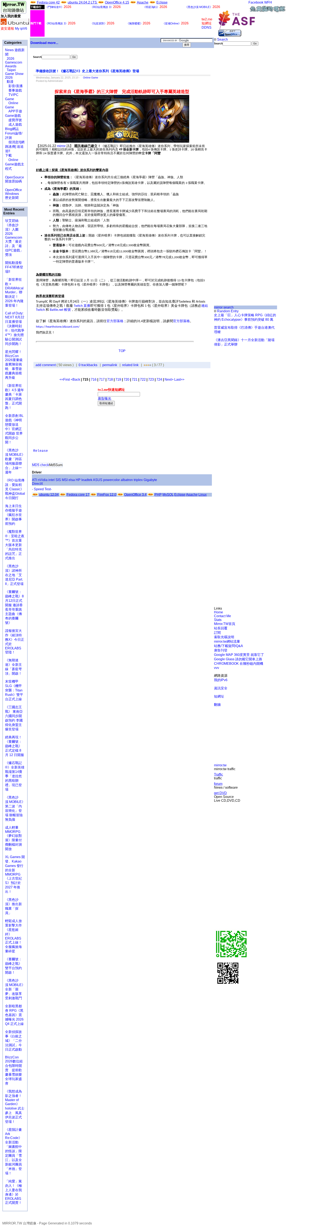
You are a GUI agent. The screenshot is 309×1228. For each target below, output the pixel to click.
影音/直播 (14, 86)
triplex (138, 480)
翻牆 (217, 704)
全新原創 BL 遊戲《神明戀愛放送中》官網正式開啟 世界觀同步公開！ (14, 429)
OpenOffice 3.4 (135, 494)
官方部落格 (115, 321)
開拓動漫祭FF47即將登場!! (14, 267)
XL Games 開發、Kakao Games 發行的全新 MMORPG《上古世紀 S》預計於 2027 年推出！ (15, 874)
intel (51, 480)
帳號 (67, 309)
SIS (58, 480)
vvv (216, 668)
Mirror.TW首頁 (224, 624)
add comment (46, 365)
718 (110, 379)
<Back (76, 379)
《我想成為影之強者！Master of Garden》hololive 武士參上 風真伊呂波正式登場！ (14, 1106)
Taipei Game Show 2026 (14, 73)
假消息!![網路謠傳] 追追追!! (14, 146)
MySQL (167, 494)
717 (102, 379)
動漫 (10, 81)
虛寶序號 (13, 120)
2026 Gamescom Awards (13, 62)
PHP (158, 494)
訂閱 (217, 632)
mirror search (224, 307)
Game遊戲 (13, 115)
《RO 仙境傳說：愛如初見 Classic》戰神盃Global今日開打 (15, 489)
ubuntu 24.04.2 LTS (83, 2)
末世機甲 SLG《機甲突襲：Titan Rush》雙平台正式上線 (14, 690)
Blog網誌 (12, 129)
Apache (142, 2)
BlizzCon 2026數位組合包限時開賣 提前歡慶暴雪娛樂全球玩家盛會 (14, 1070)
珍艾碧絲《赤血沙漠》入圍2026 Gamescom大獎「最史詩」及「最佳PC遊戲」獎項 (14, 237)
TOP (122, 351)
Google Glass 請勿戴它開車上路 (238, 659)
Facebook (255, 2)
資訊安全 (220, 688)
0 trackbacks (88, 365)
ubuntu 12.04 (49, 494)
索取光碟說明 (224, 637)
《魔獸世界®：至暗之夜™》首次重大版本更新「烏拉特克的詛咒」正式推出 (14, 545)
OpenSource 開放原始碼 (14, 177)
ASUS (97, 480)
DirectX (37, 483)
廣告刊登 (220, 650)
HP (78, 480)
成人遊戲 (13, 124)
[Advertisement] (228, 116)
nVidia (43, 480)
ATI (34, 480)
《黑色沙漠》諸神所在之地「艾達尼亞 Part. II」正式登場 (14, 575)
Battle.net (57, 310)
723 (151, 379)
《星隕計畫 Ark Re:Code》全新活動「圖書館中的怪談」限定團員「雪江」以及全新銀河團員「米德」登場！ (13, 1151)
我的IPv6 (220, 680)
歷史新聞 (11, 197)
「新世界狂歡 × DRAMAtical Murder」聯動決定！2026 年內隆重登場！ (14, 292)
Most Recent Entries (13, 211)
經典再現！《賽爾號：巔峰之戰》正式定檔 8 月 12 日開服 (14, 746)
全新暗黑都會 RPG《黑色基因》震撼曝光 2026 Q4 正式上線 (14, 1015)
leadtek (86, 480)
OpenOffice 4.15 (117, 2)
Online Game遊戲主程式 (14, 164)
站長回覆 (220, 628)
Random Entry (227, 311)
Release (40, 451)
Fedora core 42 (48, 2)
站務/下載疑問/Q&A (228, 646)
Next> (169, 379)
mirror (61, 146)
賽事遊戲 (13, 90)
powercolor (111, 480)
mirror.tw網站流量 (227, 641)
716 (93, 379)
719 (118, 379)
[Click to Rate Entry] (144, 365)
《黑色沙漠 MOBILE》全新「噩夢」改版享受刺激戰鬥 (15, 989)
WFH (268, 2)
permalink (109, 365)
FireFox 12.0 (106, 494)
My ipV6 (21, 28)
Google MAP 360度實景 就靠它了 (239, 655)
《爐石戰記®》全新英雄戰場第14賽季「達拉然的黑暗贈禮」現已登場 (14, 776)
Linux (202, 494)
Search (222, 39)
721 (134, 379)
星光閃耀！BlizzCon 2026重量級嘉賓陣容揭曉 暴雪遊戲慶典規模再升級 (14, 364)
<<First (65, 379)
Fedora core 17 (78, 494)
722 (143, 379)
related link (130, 365)
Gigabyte (150, 480)
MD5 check (40, 465)
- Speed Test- (42, 489)
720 (126, 379)
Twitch (78, 306)
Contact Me (222, 616)
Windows (12, 193)
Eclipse (162, 2)
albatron (127, 480)
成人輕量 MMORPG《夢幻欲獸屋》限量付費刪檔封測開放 (13, 838)
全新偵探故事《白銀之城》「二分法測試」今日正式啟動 (13, 1040)
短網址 (219, 696)
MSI (65, 480)
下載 (8, 155)
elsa (72, 480)
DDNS (206, 27)
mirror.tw (220, 765)
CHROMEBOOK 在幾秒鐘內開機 (238, 663)
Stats (218, 620)
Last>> (179, 379)
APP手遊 (13, 111)
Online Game (89, 77)
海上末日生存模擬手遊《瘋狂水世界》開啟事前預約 (13, 514)
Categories (12, 42)
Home (218, 612)
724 (159, 379)
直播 (86, 305)
